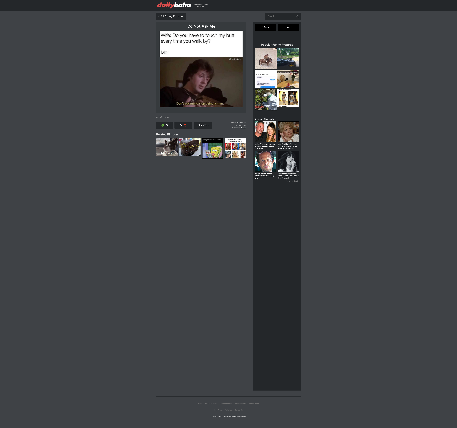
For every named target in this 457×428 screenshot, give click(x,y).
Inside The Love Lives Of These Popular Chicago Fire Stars (265, 146)
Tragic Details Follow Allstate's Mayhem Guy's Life (265, 176)
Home (200, 403)
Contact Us (239, 410)
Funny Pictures (225, 403)
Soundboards (240, 403)
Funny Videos (211, 403)
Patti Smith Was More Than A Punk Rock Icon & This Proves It (288, 176)
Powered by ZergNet (292, 181)
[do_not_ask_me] (201, 69)
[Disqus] (201, 192)
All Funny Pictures (171, 16)
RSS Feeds (218, 410)
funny (243, 128)
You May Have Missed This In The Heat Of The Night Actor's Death (287, 146)
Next (287, 27)
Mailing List (228, 410)
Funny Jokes (254, 403)
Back (266, 27)
